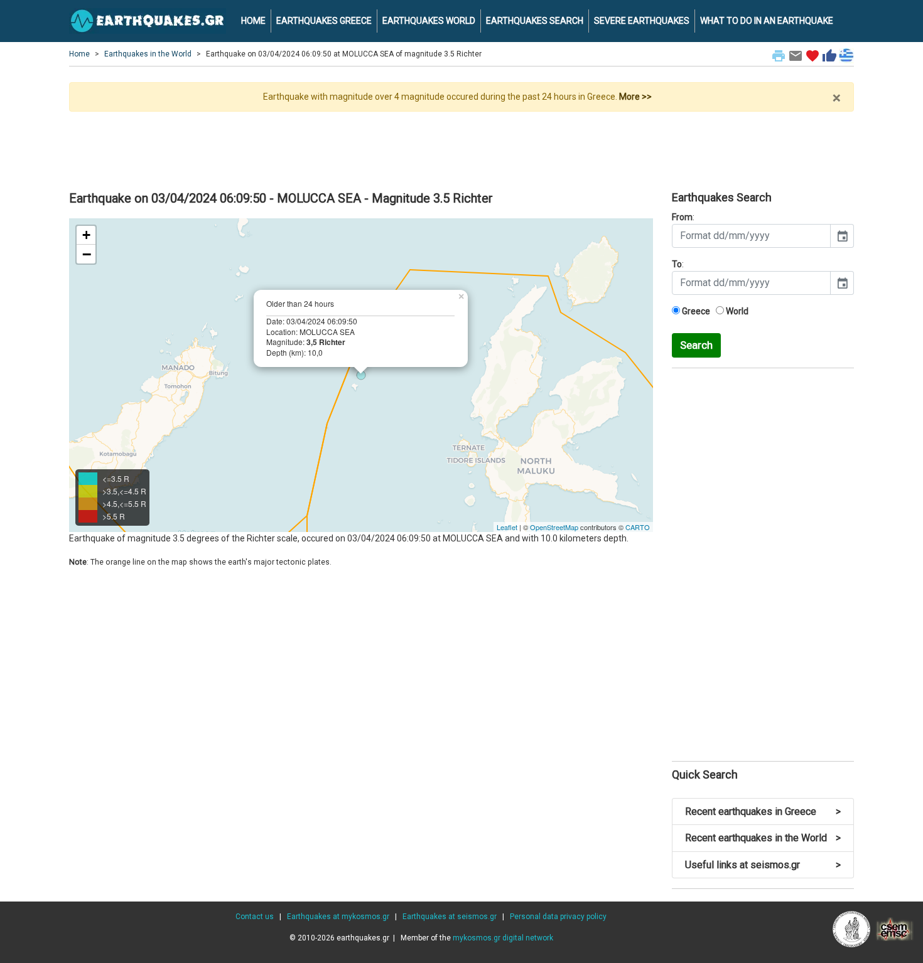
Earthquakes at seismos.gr (449, 916)
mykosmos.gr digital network (503, 938)
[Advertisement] (461, 146)
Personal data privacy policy (558, 916)
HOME (253, 21)
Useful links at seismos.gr (763, 865)
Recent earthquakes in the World (763, 838)
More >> (635, 97)
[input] (751, 236)
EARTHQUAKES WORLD (428, 21)
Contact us (254, 916)
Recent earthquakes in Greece (763, 811)
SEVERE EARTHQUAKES (641, 21)
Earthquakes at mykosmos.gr (338, 916)
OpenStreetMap (554, 527)
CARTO (637, 527)
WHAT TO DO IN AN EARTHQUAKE (766, 21)
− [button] (86, 254)
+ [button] (86, 235)
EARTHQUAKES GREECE (324, 21)
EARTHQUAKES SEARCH (534, 21)
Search (696, 345)
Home (79, 54)
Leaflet (507, 527)
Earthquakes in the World (148, 54)
